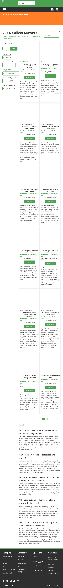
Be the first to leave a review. (47, 61)
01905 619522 (54, 574)
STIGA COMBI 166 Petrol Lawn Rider (50, 376)
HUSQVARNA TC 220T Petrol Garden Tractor (29, 251)
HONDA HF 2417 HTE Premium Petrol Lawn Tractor (29, 314)
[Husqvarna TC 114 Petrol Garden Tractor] (29, 105)
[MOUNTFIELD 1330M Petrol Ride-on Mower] (50, 105)
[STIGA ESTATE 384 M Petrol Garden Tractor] (29, 168)
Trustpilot (34, 14)
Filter (13, 48)
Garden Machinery (16, 36)
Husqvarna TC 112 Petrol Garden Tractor (50, 65)
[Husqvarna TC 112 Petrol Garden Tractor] (50, 42)
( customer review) (31, 61)
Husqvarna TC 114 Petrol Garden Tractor (29, 127)
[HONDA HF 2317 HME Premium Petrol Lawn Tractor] (29, 354)
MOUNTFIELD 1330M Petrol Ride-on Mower (50, 127)
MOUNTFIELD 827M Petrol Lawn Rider (50, 190)
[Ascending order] (59, 31)
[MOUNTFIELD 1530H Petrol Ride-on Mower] (50, 291)
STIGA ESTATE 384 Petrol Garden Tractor (50, 251)
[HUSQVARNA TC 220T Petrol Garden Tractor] (29, 229)
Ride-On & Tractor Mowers (29, 36)
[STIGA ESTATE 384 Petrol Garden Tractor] (50, 229)
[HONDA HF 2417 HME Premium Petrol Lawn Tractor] (29, 42)
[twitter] (7, 581)
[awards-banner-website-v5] (31, 17)
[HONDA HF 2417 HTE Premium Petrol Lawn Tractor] (29, 291)
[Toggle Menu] (4, 9)
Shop (8, 36)
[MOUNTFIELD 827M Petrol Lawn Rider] (50, 168)
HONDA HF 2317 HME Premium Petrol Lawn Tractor (29, 377)
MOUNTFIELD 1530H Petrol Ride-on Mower (50, 313)
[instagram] (11, 581)
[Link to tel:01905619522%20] (48, 573)
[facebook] (3, 581)
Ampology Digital (56, 586)
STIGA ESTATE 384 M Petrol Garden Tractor (29, 190)
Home (4, 36)
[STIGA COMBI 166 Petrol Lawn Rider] (50, 354)
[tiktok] (14, 581)
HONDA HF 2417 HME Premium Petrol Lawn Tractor (29, 65)
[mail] (18, 581)
